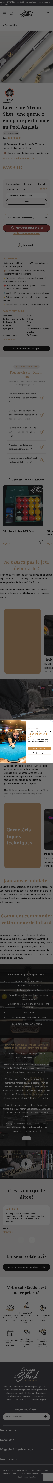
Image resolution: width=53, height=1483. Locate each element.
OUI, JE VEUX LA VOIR (39, 748)
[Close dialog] (51, 721)
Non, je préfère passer (39, 753)
